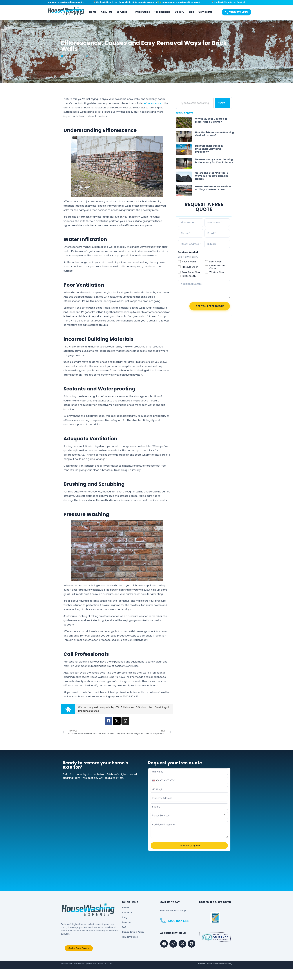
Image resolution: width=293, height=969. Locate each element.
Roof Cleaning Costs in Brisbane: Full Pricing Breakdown (209, 148)
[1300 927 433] (163, 920)
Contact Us (205, 11)
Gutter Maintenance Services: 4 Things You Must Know (213, 188)
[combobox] (195, 103)
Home (93, 11)
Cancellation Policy (222, 963)
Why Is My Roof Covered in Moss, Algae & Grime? (211, 120)
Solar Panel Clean (191, 272)
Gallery (179, 11)
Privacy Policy (205, 963)
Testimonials (162, 11)
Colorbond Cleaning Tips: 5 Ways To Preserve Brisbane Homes (211, 175)
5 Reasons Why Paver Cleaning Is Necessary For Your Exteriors (214, 161)
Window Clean (217, 272)
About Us (106, 11)
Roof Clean (215, 261)
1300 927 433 (178, 921)
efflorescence (152, 103)
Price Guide (142, 11)
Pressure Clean (190, 266)
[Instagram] (173, 944)
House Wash (189, 261)
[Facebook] (164, 944)
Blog (191, 11)
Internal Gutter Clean (217, 267)
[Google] (191, 944)
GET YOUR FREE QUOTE (209, 306)
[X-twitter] (182, 944)
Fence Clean (189, 276)
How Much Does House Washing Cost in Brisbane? (214, 134)
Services (121, 11)
